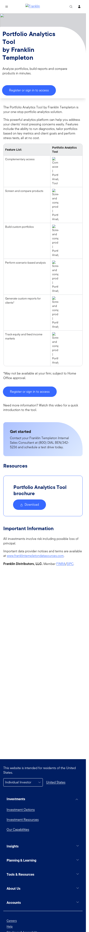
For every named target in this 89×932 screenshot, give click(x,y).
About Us (13, 888)
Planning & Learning (21, 860)
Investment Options (21, 809)
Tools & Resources (20, 874)
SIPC (70, 564)
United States (55, 782)
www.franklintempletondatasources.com (35, 556)
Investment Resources (23, 819)
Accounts (14, 902)
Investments (16, 798)
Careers (12, 921)
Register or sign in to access (29, 90)
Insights (13, 846)
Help (10, 926)
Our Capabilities (18, 829)
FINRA (60, 564)
